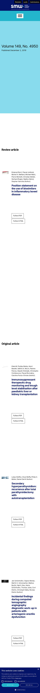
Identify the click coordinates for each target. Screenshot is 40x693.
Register (18, 2)
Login (25, 2)
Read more (18, 678)
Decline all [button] (29, 685)
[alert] (20, 680)
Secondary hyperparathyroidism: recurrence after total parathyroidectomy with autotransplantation (24, 491)
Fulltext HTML (18, 221)
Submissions (34, 2)
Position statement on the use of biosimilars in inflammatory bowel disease (24, 190)
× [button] (38, 669)
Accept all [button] (10, 685)
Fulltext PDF (17, 216)
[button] (20, 690)
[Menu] (20, 16)
